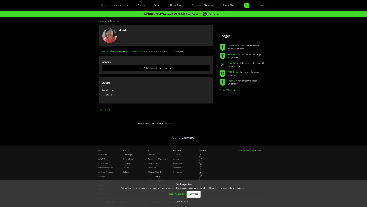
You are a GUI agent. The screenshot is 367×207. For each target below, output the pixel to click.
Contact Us (177, 172)
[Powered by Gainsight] (183, 139)
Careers (176, 159)
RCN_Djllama (234, 72)
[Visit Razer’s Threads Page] (200, 163)
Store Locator (102, 163)
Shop (99, 150)
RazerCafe (101, 159)
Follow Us (202, 150)
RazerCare (152, 167)
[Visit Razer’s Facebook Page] (200, 155)
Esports (126, 167)
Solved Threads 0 (139, 51)
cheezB (123, 30)
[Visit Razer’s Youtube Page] (200, 172)
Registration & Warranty (157, 159)
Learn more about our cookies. (232, 188)
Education (101, 176)
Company (177, 150)
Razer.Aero (232, 80)
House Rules (176, 5)
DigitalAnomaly (235, 63)
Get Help (151, 155)
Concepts (126, 163)
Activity (105, 110)
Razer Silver (229, 5)
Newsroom (177, 163)
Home (101, 21)
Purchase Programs (105, 167)
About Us (176, 155)
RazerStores (102, 155)
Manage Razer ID (154, 172)
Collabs (126, 172)
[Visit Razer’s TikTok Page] (200, 176)
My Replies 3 (123, 51)
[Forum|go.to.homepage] (114, 5)
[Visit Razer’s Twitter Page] (200, 168)
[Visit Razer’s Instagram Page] (200, 159)
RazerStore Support (155, 163)
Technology (127, 155)
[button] (261, 5)
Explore (125, 150)
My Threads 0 (108, 51)
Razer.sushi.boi (235, 54)
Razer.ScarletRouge (236, 45)
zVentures (177, 167)
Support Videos (154, 176)
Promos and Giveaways (203, 5)
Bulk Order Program (105, 172)
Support (158, 5)
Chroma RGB (128, 159)
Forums (141, 5)
